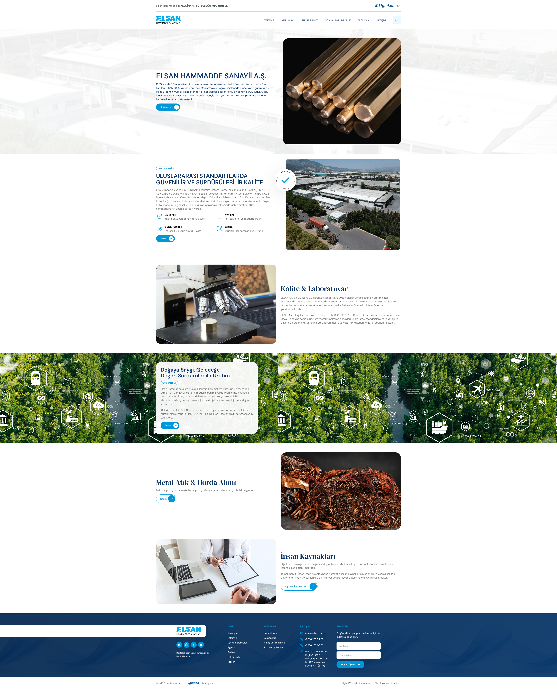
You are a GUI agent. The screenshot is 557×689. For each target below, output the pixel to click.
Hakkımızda (165, 107)
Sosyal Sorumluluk (237, 642)
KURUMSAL (288, 20)
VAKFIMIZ (269, 20)
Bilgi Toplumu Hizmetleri (387, 683)
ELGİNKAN (363, 20)
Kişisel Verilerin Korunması (356, 683)
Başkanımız (270, 637)
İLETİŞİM (381, 20)
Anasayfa (232, 633)
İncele (163, 238)
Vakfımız (232, 637)
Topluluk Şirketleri (273, 647)
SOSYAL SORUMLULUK (338, 20)
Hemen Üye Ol (348, 664)
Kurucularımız (271, 633)
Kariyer (231, 652)
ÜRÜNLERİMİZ (310, 20)
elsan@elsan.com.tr (315, 633)
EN (398, 5)
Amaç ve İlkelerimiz (274, 642)
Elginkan (231, 647)
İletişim (231, 661)
